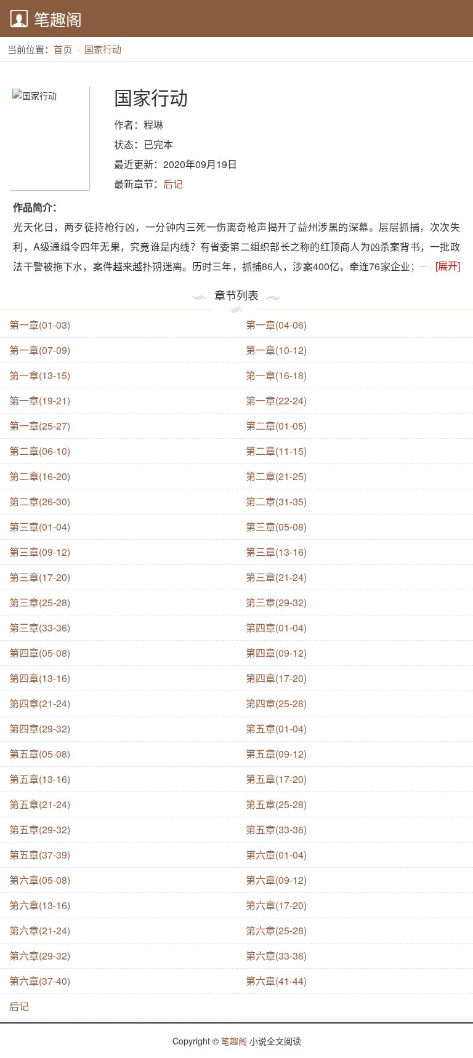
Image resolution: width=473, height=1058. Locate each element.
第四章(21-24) (39, 703)
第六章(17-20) (276, 905)
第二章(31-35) (276, 501)
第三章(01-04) (39, 526)
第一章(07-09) (39, 350)
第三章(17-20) (39, 577)
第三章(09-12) (39, 552)
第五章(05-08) (39, 754)
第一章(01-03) (39, 325)
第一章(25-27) (39, 426)
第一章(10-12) (276, 350)
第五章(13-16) (39, 779)
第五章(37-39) (39, 855)
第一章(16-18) (276, 375)
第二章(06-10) (39, 451)
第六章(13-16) (39, 905)
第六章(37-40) (39, 981)
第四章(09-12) (276, 653)
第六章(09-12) (276, 880)
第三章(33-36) (39, 627)
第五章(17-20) (276, 779)
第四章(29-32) (39, 728)
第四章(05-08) (39, 653)
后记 (173, 184)
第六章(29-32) (39, 955)
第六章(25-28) (276, 930)
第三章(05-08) (276, 526)
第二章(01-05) (276, 426)
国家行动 (102, 48)
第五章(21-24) (39, 804)
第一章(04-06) (276, 325)
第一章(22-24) (276, 400)
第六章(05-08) (39, 880)
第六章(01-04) (276, 855)
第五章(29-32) (39, 829)
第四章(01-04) (276, 627)
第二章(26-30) (39, 501)
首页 (63, 48)
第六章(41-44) (276, 981)
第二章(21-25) (276, 476)
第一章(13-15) (39, 375)
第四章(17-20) (276, 678)
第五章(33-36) (276, 829)
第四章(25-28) (276, 703)
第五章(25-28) (276, 804)
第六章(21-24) (39, 930)
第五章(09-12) (276, 754)
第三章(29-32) (276, 602)
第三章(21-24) (276, 577)
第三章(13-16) (276, 552)
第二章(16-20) (39, 476)
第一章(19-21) (39, 400)
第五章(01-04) (276, 728)
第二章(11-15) (276, 451)
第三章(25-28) (39, 602)
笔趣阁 (58, 18)
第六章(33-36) (276, 955)
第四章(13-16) (39, 678)
